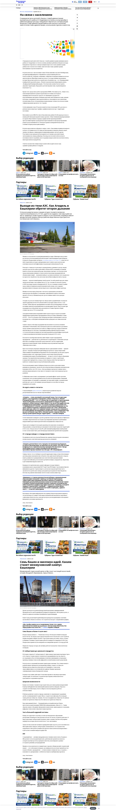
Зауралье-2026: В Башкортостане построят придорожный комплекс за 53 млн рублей (43, 8)
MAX (85, 1)
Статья (18, 8)
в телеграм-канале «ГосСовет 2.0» (51, 260)
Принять (93, 808)
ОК (90, 1)
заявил (45, 627)
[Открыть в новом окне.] (28, 153)
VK (16, 5)
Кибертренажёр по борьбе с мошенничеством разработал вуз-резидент (62, 8)
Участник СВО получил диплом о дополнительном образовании (83, 8)
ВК (80, 1)
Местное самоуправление (26, 11)
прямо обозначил (37, 390)
